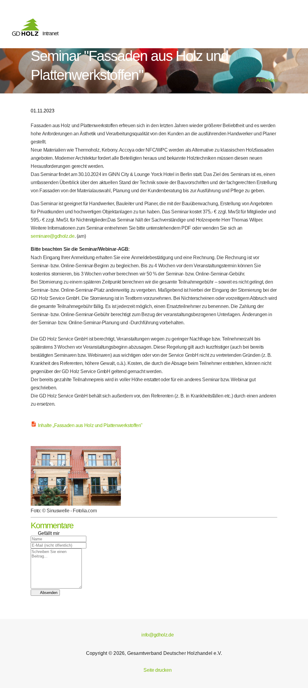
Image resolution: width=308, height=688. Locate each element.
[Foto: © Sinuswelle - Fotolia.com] (76, 504)
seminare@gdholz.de (52, 236)
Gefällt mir (45, 533)
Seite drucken (154, 670)
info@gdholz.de (154, 634)
